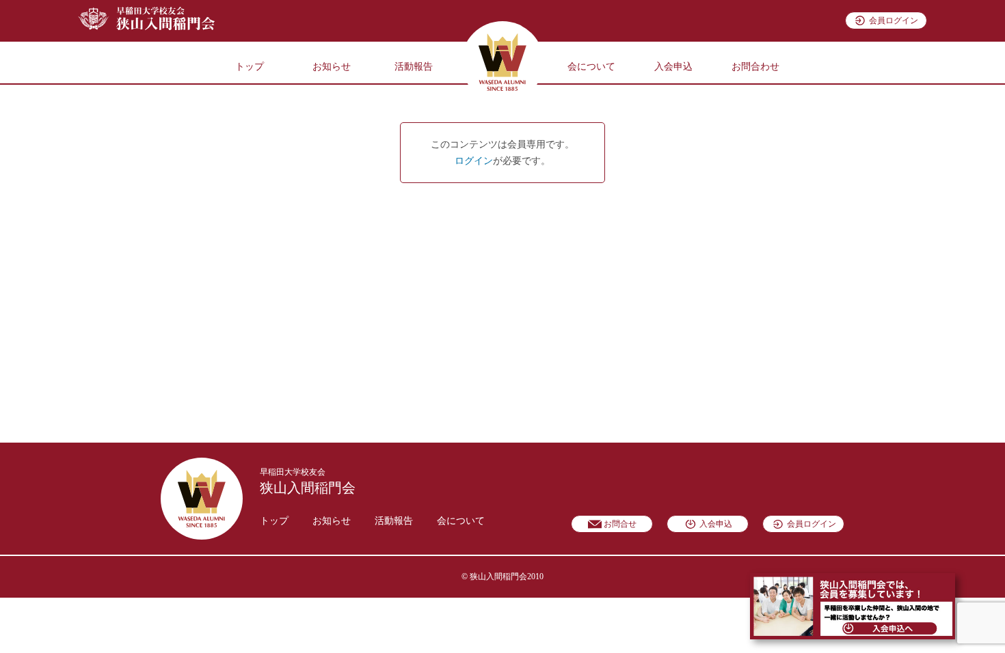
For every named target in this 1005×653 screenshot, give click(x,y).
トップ (249, 66)
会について (591, 66)
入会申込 (673, 66)
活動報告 (413, 66)
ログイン (474, 161)
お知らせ (331, 66)
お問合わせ (755, 66)
